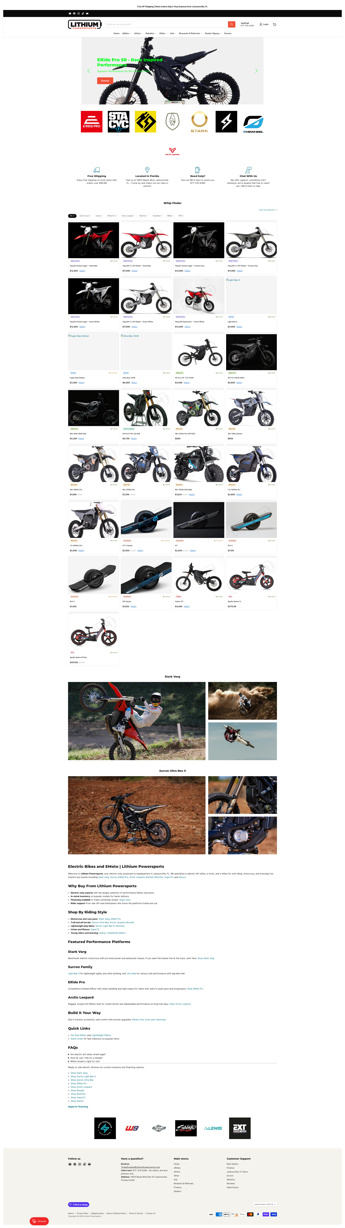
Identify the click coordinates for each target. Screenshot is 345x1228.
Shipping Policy (97, 1213)
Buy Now (106, 78)
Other (176, 1175)
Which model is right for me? (85, 1061)
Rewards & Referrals (183, 1183)
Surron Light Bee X (105, 926)
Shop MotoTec (78, 1094)
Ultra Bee (131, 973)
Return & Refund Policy (116, 1213)
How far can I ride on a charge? (86, 1057)
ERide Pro (112, 216)
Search (71, 1213)
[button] (264, 24)
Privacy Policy (82, 1213)
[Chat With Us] (248, 177)
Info (175, 1179)
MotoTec (143, 216)
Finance (177, 1187)
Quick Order (77, 1038)
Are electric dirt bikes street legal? (88, 1054)
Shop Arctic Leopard (180, 1004)
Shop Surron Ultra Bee (82, 1080)
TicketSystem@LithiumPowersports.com (140, 1167)
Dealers (177, 1191)
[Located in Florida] (147, 177)
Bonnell (149, 877)
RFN (181, 216)
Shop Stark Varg (206, 958)
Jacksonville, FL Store (237, 1171)
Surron (99, 216)
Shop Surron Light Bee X (83, 1076)
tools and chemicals (155, 1019)
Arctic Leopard (128, 216)
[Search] (231, 24)
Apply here (124, 899)
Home (177, 1164)
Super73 (169, 877)
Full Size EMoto (79, 1035)
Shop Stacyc (77, 1101)
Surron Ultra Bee (100, 922)
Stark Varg (103, 877)
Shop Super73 (78, 1097)
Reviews (231, 1183)
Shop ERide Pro (195, 988)
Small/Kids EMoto (116, 933)
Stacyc (182, 877)
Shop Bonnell (77, 1090)
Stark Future (85, 216)
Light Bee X (74, 973)
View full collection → (268, 210)
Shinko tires (138, 1019)
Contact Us (151, 1213)
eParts (177, 1171)
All (72, 216)
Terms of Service (136, 1213)
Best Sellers (232, 1164)
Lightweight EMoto (101, 1035)
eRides (177, 1168)
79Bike (170, 216)
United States (263, 1204)
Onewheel (157, 216)
